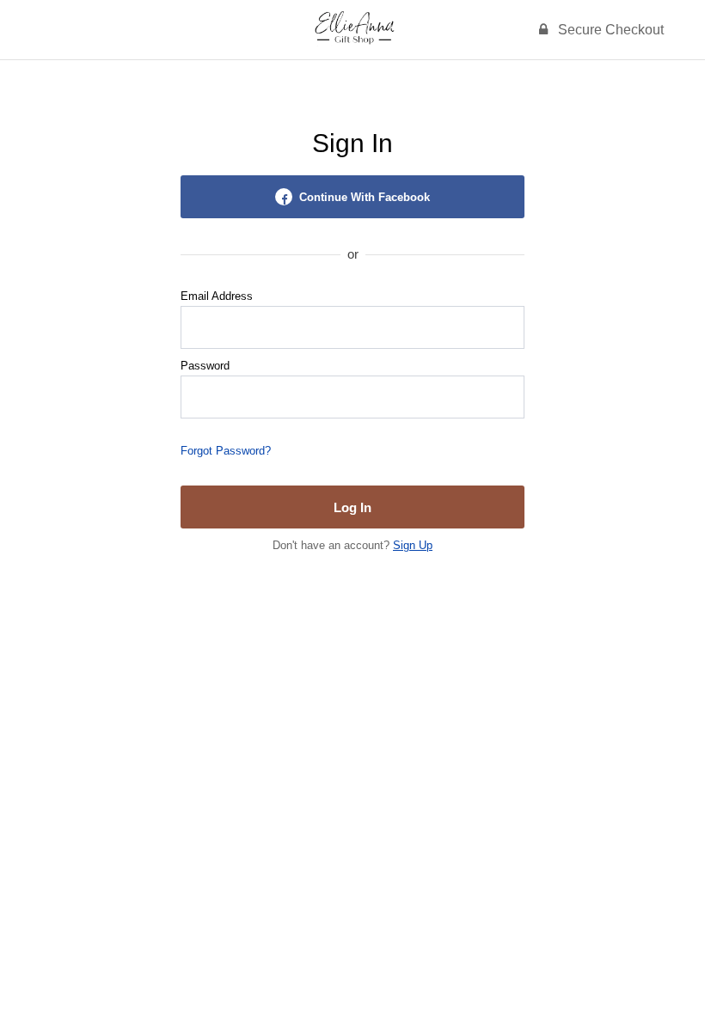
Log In (352, 507)
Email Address (217, 296)
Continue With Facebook (364, 197)
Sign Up (412, 545)
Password (205, 365)
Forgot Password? (226, 450)
